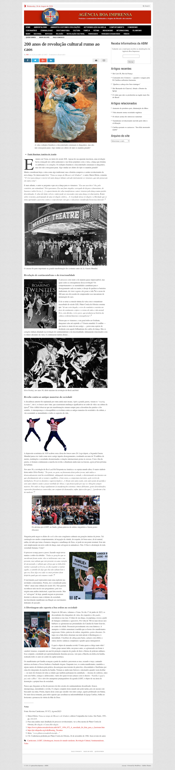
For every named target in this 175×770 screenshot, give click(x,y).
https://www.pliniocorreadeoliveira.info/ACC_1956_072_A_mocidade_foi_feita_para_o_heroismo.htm (66, 727)
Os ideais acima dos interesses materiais (127, 116)
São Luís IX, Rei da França (122, 73)
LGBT (39, 740)
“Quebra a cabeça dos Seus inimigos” (126, 84)
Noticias (48, 34)
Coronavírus (31, 30)
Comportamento (116, 27)
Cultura (76, 30)
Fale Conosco (58, 37)
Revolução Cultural (76, 34)
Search (147, 6)
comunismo (133, 27)
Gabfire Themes (146, 765)
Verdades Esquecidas (110, 34)
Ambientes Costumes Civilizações (65, 27)
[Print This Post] (96, 60)
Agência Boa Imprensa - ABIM (38, 765)
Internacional (122, 30)
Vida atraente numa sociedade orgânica (127, 112)
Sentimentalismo (97, 740)
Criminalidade (46, 30)
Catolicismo (31, 740)
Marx (28, 34)
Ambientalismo (40, 27)
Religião (59, 34)
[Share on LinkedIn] (51, 60)
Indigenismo (108, 30)
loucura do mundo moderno (64, 740)
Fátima (96, 30)
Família (87, 30)
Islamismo (137, 30)
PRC (27, 54)
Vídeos (126, 34)
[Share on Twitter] (36, 60)
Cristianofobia (63, 30)
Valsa (26, 743)
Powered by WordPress (134, 765)
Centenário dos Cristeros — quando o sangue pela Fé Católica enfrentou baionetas (131, 78)
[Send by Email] (103, 60)
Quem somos (31, 37)
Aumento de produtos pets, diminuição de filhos (130, 108)
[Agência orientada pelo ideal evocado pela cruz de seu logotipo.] (87, 16)
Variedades (93, 34)
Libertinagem (48, 740)
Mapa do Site (44, 37)
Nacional (38, 34)
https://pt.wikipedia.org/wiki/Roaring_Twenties (45, 730)
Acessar (124, 765)
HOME (28, 27)
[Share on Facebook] (28, 60)
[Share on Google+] (43, 60)
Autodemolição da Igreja (95, 27)
